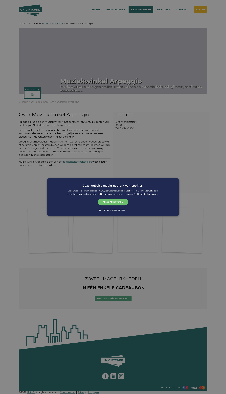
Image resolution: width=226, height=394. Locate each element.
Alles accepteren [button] (113, 202)
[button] (113, 210)
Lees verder (152, 194)
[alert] (113, 197)
